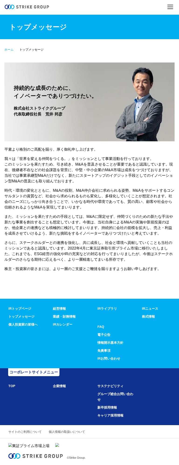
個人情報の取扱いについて (67, 432)
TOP (11, 386)
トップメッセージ (21, 316)
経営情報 (59, 308)
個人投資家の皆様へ (23, 324)
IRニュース (150, 308)
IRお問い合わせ (108, 358)
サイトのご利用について (25, 432)
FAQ (100, 327)
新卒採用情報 (107, 407)
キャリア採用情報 (110, 415)
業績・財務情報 (64, 316)
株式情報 (148, 316)
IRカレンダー (62, 324)
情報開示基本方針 (110, 342)
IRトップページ (19, 308)
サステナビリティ (110, 386)
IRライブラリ (107, 308)
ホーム (9, 49)
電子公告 (103, 335)
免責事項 (103, 350)
